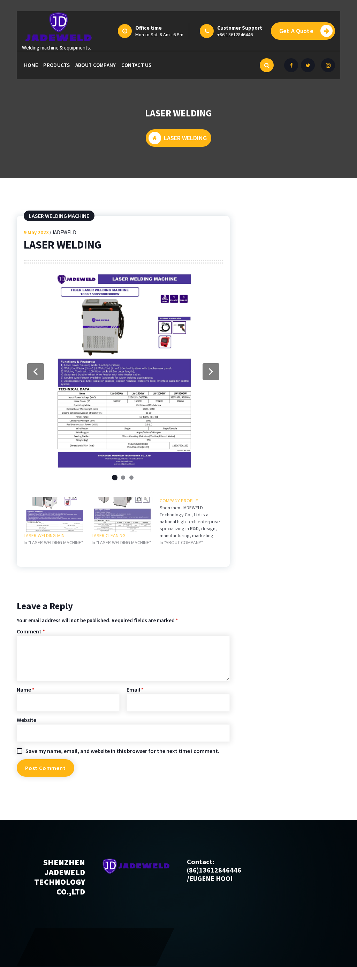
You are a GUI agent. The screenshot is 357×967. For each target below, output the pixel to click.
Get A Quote (296, 31)
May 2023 (36, 232)
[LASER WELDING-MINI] (54, 514)
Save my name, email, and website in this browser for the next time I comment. (122, 751)
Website (26, 720)
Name (26, 689)
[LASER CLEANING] (122, 514)
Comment (31, 631)
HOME (31, 65)
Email (135, 689)
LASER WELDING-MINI (45, 535)
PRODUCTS (56, 65)
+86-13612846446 (235, 34)
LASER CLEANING (109, 535)
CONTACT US (136, 65)
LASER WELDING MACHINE (59, 215)
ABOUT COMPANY (95, 65)
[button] (35, 371)
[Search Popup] (267, 65)
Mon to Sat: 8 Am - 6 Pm (159, 34)
